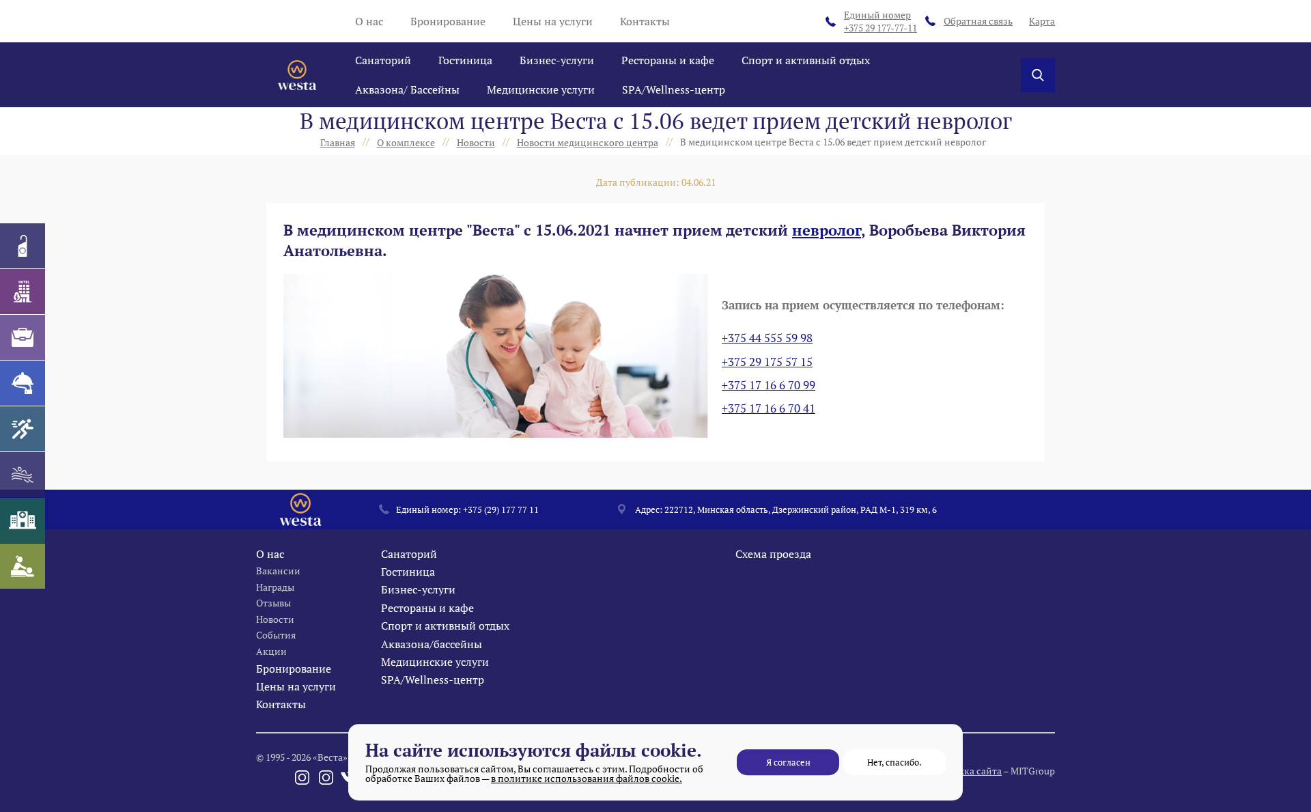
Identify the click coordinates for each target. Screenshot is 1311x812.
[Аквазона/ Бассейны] (22, 474)
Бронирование (447, 21)
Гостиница (465, 60)
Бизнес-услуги (557, 60)
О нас (369, 21)
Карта (1042, 20)
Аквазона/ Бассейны (407, 89)
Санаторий (383, 60)
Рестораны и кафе (667, 60)
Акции (271, 651)
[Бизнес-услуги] (22, 337)
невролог (826, 230)
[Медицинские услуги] (22, 520)
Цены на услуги (553, 21)
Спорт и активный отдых (806, 60)
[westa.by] (297, 75)
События (276, 634)
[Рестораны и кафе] (22, 383)
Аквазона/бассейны (431, 644)
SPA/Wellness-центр (673, 89)
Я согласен (788, 762)
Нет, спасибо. (894, 762)
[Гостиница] (22, 291)
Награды (275, 586)
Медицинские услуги (541, 89)
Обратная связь (978, 20)
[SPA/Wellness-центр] (22, 566)
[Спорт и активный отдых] (22, 428)
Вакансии (278, 570)
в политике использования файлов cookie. (586, 778)
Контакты (645, 21)
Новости (275, 619)
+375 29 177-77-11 (880, 21)
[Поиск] (1038, 75)
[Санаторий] (22, 245)
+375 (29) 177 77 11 (501, 509)
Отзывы (273, 602)
